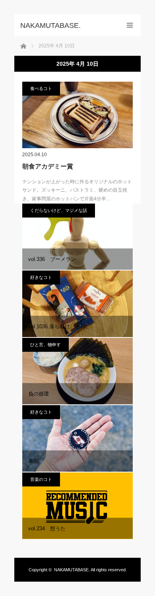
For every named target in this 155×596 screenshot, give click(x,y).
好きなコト (41, 277)
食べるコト (41, 88)
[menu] (130, 25)
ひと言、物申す (45, 344)
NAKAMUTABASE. (72, 569)
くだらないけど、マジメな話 (58, 210)
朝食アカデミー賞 (47, 166)
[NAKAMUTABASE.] (65, 25)
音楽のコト (41, 479)
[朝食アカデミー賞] (77, 115)
